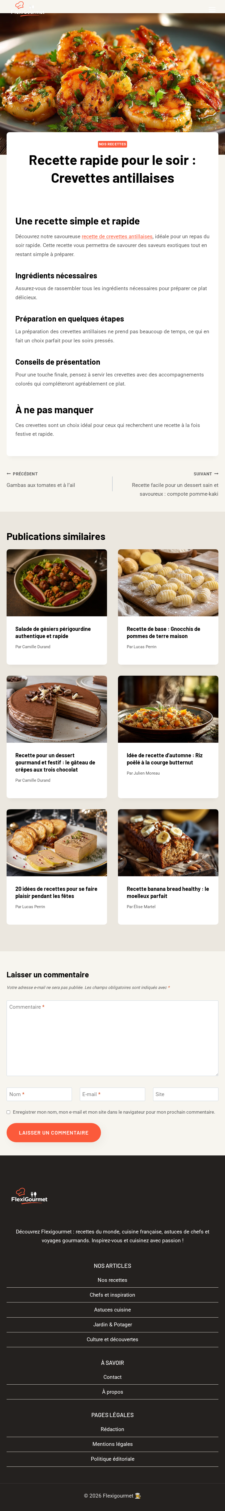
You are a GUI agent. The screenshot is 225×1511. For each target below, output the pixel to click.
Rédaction (112, 1429)
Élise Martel (145, 906)
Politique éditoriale (112, 1459)
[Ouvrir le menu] (212, 9)
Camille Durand (116, 195)
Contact (112, 1377)
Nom (16, 1094)
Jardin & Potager (112, 1324)
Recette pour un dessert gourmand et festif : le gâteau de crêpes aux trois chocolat (55, 762)
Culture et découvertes (112, 1339)
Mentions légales (112, 1444)
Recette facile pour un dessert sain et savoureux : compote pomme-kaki (175, 484)
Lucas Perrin (145, 646)
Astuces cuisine (112, 1310)
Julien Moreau (147, 773)
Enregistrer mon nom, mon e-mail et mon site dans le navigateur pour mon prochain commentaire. (114, 1112)
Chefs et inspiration (112, 1295)
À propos (112, 1392)
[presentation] (57, 582)
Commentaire (26, 1007)
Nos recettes (112, 144)
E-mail (91, 1094)
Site (160, 1094)
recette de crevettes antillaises (117, 236)
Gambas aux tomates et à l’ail (41, 480)
